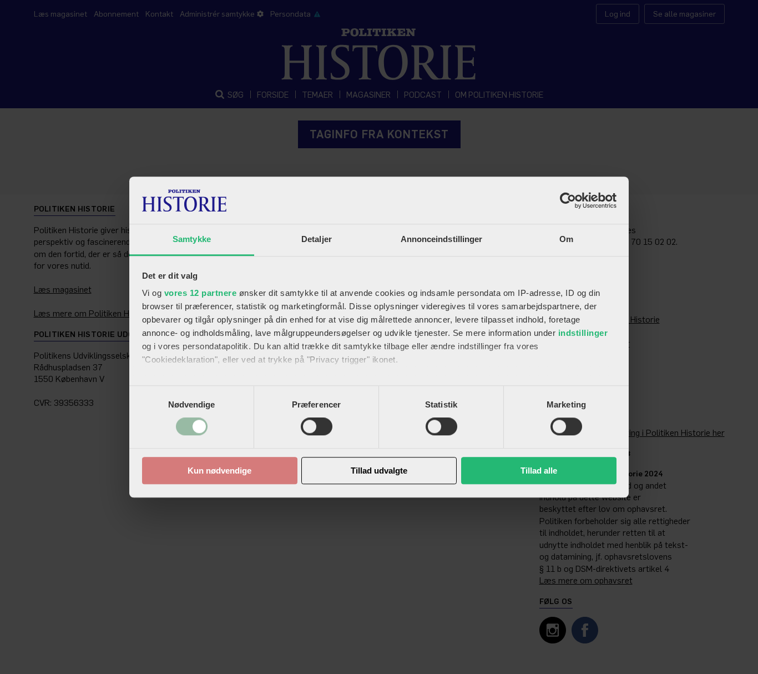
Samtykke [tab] (192, 239)
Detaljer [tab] (316, 239)
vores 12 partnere (200, 293)
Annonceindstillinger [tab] (442, 239)
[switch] (316, 427)
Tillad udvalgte (379, 470)
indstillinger (583, 333)
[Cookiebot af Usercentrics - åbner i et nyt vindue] (567, 200)
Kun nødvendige (219, 470)
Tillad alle (539, 470)
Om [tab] (566, 239)
